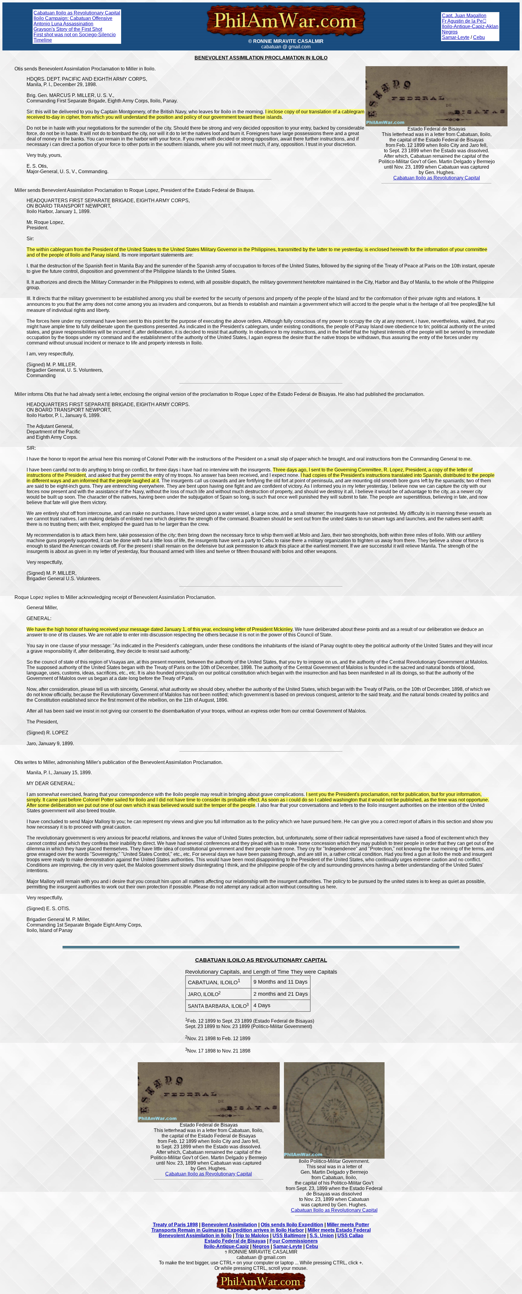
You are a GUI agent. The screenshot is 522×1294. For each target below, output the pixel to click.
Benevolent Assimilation (229, 1224)
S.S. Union (322, 1235)
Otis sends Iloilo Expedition (292, 1224)
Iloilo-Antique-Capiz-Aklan (470, 26)
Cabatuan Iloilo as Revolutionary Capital (77, 12)
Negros (450, 31)
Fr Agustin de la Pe (464, 21)
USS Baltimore (289, 1235)
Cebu (479, 37)
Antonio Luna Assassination (63, 23)
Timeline (43, 40)
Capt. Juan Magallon (464, 15)
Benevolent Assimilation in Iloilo (195, 1235)
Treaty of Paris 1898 (175, 1224)
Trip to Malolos (252, 1235)
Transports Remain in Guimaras (187, 1230)
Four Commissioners (293, 1241)
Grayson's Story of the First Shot (68, 29)
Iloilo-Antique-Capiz (226, 1246)
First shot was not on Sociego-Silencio (75, 34)
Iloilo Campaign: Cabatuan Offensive (73, 18)
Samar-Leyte (455, 37)
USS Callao (350, 1235)
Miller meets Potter (348, 1224)
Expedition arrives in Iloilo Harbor (265, 1230)
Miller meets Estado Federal (339, 1230)
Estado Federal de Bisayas (235, 1241)
